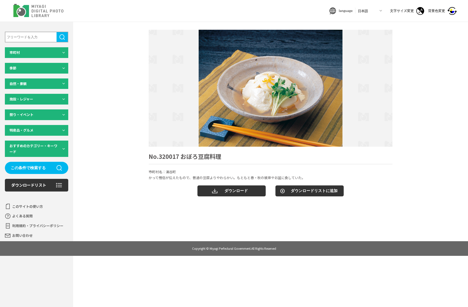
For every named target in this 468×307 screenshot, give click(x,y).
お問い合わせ (22, 235)
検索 (62, 37)
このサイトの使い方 (27, 206)
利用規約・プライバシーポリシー (37, 225)
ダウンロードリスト (28, 185)
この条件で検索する (28, 168)
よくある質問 (22, 215)
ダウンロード (236, 191)
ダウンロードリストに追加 (314, 191)
